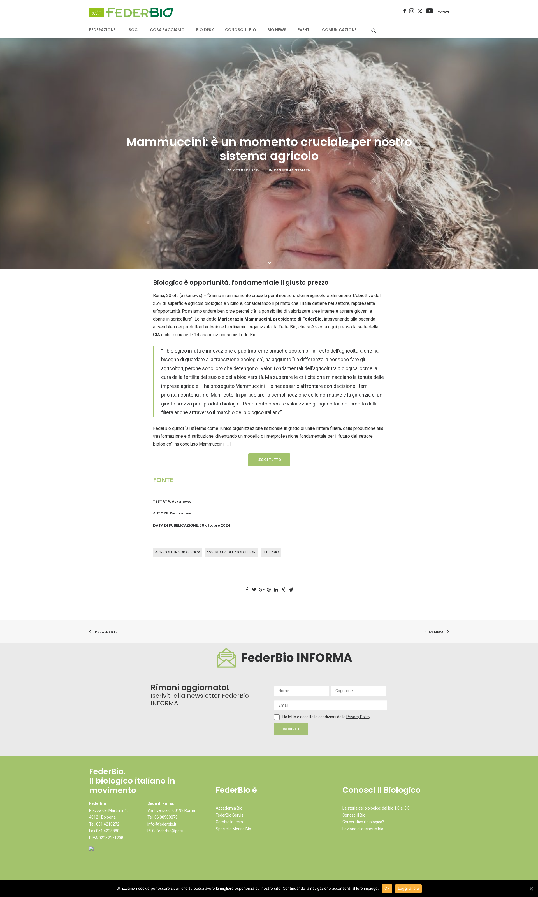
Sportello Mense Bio (233, 829)
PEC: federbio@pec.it (166, 831)
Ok (386, 888)
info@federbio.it (161, 824)
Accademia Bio (229, 808)
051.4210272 (107, 824)
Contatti (443, 12)
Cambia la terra (229, 822)
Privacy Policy (358, 717)
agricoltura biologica (177, 552)
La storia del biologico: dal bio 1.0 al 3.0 (376, 808)
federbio (271, 552)
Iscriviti (291, 729)
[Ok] (531, 888)
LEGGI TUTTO (269, 459)
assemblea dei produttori (231, 552)
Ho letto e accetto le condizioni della (314, 717)
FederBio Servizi (230, 815)
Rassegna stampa (292, 170)
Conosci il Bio (353, 815)
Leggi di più (408, 888)
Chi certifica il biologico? (363, 822)
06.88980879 (166, 817)
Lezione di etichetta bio (362, 829)
